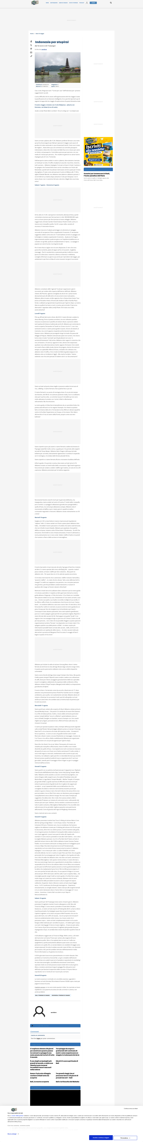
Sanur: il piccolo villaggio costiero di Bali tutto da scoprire (40, 1075)
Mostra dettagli (12, 1134)
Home (32, 33)
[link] (31, 56)
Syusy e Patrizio (73, 2)
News (47, 2)
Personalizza (124, 1138)
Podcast (81, 2)
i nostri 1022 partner (17, 1115)
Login (93, 2)
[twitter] (31, 45)
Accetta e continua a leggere (101, 1137)
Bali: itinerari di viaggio (42, 995)
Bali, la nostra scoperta (39, 1082)
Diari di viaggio (63, 2)
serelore (44, 49)
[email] (31, 52)
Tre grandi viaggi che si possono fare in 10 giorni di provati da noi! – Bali (67, 1075)
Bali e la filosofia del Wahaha (67, 1082)
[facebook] (31, 41)
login (38, 1038)
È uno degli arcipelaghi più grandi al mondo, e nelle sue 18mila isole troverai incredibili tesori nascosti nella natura (41, 1065)
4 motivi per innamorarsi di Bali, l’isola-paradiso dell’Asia (97, 175)
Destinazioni (54, 2)
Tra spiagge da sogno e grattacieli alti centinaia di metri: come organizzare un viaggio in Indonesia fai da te (67, 1052)
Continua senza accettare (131, 1108)
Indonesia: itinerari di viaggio (61, 995)
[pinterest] (31, 49)
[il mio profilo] (87, 2)
